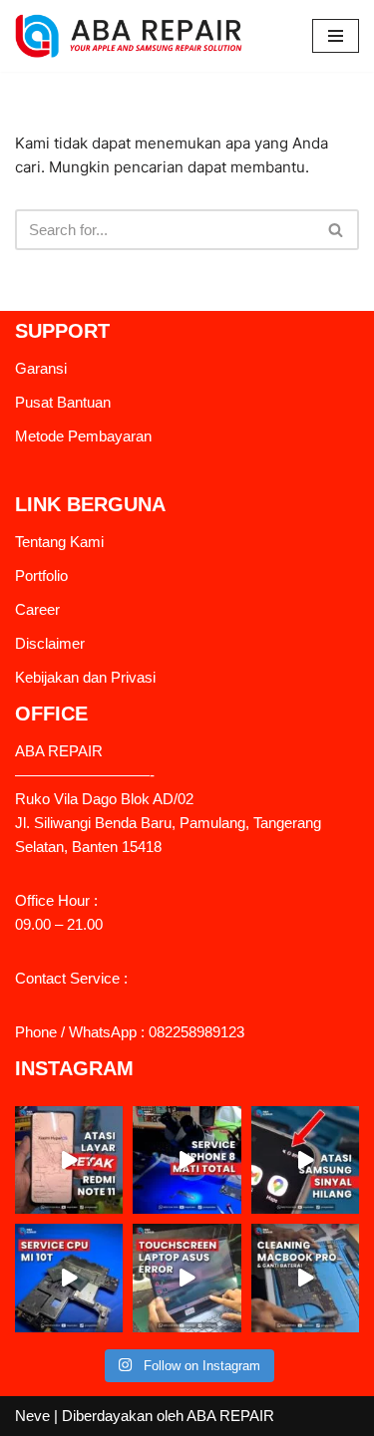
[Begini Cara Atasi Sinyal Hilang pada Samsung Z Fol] (305, 1160)
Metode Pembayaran (83, 436)
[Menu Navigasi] (335, 36)
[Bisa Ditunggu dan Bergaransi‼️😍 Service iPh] (186, 1160)
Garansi (41, 368)
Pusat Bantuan (63, 402)
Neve (32, 1415)
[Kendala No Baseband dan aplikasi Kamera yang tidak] (69, 1277)
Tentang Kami (59, 541)
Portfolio (41, 575)
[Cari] (336, 229)
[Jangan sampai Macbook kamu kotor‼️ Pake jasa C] (305, 1277)
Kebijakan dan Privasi (85, 677)
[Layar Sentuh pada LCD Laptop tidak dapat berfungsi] (186, 1277)
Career (37, 609)
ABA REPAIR (230, 1415)
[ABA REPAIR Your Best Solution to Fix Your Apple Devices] (134, 36)
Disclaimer (50, 643)
